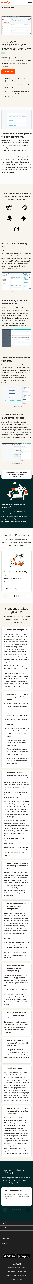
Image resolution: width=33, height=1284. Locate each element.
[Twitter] (18, 1249)
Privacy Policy (22, 1272)
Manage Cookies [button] (16, 1279)
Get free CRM (8, 72)
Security (8, 1275)
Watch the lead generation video (16, 589)
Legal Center (11, 1272)
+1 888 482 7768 (16, 476)
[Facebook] (4, 1249)
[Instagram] (9, 1249)
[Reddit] (27, 1249)
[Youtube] (13, 1249)
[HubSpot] (6, 2)
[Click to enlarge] (16, 120)
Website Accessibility (20, 1275)
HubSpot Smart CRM (7, 7)
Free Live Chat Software (13, 1191)
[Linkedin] (22, 1249)
